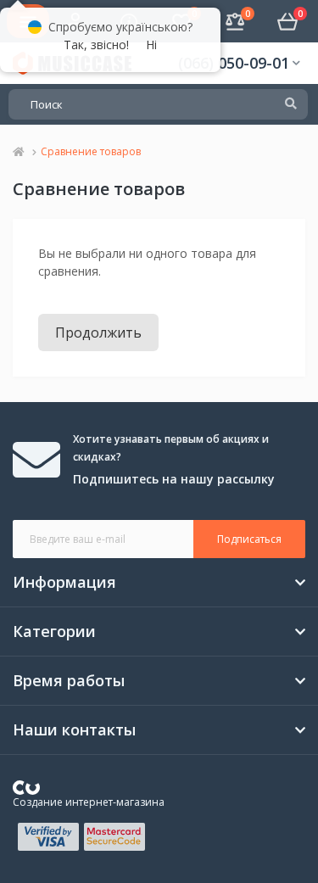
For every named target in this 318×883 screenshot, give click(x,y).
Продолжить (98, 332)
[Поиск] (291, 104)
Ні (151, 44)
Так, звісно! (96, 44)
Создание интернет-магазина (89, 802)
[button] (239, 63)
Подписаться (249, 539)
